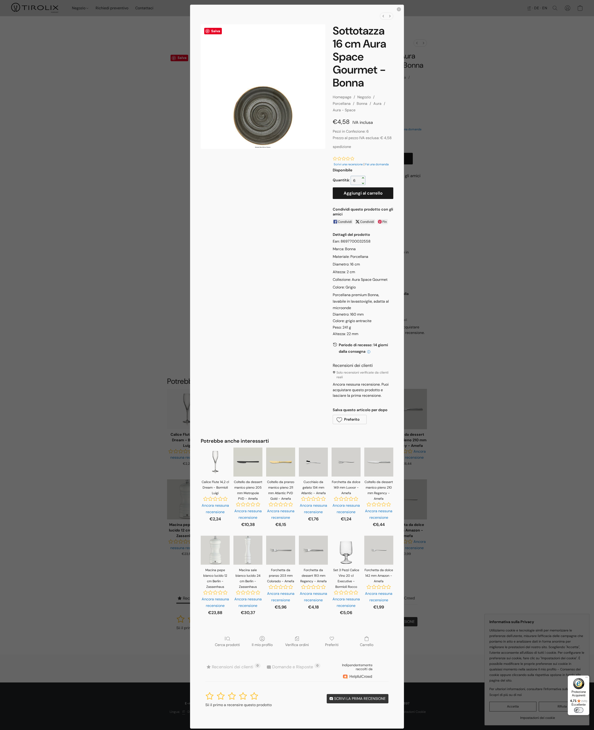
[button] (350, 419)
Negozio (364, 97)
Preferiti (332, 644)
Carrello (366, 644)
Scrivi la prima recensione (359, 698)
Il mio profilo (262, 644)
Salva (215, 31)
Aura (377, 103)
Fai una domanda (377, 164)
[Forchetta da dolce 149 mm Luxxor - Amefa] (346, 462)
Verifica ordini (297, 644)
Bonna (362, 103)
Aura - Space (344, 110)
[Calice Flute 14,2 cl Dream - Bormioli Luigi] (215, 462)
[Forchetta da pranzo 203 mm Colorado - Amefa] (280, 550)
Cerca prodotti (227, 644)
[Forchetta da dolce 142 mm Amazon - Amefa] (378, 550)
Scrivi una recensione (348, 164)
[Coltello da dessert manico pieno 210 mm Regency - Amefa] (378, 462)
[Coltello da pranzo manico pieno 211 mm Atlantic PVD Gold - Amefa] (280, 462)
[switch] (578, 710)
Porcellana (342, 103)
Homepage (342, 97)
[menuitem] (383, 16)
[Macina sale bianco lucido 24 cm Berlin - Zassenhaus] (247, 550)
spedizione (342, 146)
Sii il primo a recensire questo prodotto (238, 704)
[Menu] (586, 678)
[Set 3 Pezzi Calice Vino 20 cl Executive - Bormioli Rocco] (346, 550)
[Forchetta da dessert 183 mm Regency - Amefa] (313, 550)
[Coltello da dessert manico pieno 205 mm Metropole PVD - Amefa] (247, 462)
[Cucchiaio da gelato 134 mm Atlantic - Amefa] (313, 462)
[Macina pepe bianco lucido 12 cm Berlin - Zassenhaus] (215, 550)
